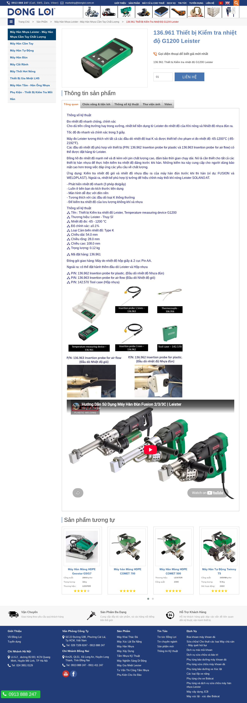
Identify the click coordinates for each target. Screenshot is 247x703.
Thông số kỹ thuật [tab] (126, 104)
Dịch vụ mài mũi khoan (199, 649)
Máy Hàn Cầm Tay (21, 43)
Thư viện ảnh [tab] (151, 104)
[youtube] (65, 673)
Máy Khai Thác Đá (127, 637)
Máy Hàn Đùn (19, 57)
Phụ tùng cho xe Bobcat (200, 678)
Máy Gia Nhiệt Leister (129, 665)
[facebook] (73, 673)
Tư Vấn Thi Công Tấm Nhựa (133, 670)
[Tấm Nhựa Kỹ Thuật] (161, 12)
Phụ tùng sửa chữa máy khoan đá (206, 664)
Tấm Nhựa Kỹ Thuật (128, 655)
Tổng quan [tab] (71, 104)
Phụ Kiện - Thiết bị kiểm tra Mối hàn (31, 96)
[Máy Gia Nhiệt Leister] (196, 12)
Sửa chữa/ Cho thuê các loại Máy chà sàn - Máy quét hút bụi (210, 643)
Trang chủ (24, 21)
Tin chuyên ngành (167, 641)
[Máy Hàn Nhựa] (126, 12)
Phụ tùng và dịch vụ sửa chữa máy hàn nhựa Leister (209, 685)
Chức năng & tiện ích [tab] (96, 104)
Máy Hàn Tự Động (22, 50)
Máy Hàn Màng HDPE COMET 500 (173, 571)
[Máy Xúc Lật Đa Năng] (109, 12)
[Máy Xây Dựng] (143, 12)
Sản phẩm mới (165, 646)
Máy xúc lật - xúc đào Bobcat (203, 696)
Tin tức (182, 3)
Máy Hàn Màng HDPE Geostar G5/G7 (82, 571)
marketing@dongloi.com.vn (79, 3)
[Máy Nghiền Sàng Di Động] (178, 12)
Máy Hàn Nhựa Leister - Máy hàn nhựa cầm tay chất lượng (86, 21)
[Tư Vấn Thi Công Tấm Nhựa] (213, 12)
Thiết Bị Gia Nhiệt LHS (24, 78)
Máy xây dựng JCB (197, 691)
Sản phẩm (134, 3)
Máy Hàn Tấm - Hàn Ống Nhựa (30, 85)
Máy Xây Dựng (125, 651)
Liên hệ (210, 3)
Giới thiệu (120, 3)
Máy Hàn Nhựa (125, 646)
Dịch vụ (171, 3)
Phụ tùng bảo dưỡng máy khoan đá (206, 659)
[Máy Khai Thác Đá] (91, 12)
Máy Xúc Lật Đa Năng (129, 641)
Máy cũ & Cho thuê (153, 3)
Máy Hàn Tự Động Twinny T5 (219, 571)
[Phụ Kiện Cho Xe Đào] (230, 12)
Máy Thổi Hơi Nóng (23, 71)
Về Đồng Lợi (15, 637)
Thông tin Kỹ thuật (167, 651)
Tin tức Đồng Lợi (166, 637)
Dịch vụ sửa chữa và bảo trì (202, 654)
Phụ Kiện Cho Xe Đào (129, 674)
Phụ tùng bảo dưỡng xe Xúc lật (204, 669)
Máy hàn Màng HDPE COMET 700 (127, 571)
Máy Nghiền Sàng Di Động (131, 660)
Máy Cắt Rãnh (19, 64)
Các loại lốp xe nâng (198, 673)
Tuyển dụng (196, 3)
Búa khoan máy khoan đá (201, 637)
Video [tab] (168, 104)
